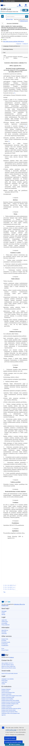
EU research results (6, 642)
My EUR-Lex (20, 6)
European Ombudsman (7, 706)
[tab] (14, 46)
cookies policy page (10, 730)
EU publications (5, 645)
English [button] (25, 6)
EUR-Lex (6, 9)
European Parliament (6, 689)
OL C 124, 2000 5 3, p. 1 (10, 587)
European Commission (6, 694)
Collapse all (25, 43)
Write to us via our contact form (8, 666)
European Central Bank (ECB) (8, 697)
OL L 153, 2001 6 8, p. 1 (10, 589)
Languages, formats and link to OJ (11, 46)
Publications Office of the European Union (11, 713)
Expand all (19, 43)
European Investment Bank (7, 705)
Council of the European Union (8, 692)
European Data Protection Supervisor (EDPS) (11, 708)
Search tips (10, 19)
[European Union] (5, 655)
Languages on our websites (8, 679)
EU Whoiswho (5, 643)
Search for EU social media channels (10, 673)
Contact (3, 612)
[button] (14, 744)
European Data (5, 639)
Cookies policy (5, 621)
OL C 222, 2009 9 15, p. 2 (10, 585)
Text (4, 52)
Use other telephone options (8, 664)
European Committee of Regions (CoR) (10, 703)
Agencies (4, 715)
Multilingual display (8, 49)
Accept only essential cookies (13, 742)
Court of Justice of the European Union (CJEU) (12, 695)
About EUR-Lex (5, 630)
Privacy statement (5, 624)
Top (4, 592)
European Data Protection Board (8, 710)
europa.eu (11, 657)
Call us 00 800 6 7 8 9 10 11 (7, 663)
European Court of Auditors (7, 698)
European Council (5, 690)
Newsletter (4, 631)
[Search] (26, 16)
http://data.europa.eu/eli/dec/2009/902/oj (13, 41)
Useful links (4, 633)
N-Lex (3, 648)
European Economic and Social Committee (11, 702)
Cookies (3, 683)
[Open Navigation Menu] (2, 16)
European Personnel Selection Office (9, 711)
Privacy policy (5, 680)
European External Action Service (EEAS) (10, 700)
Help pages (4, 611)
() (14, 93)
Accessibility (4, 623)
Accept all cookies (10, 738)
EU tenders (4, 640)
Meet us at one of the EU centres (9, 668)
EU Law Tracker (5, 650)
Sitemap (3, 614)
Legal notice (4, 620)
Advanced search (24, 20)
